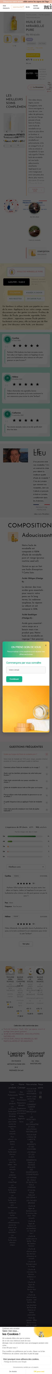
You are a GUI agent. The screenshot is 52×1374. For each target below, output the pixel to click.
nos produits (6, 7)
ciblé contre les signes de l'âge (36, 2)
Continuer (14, 679)
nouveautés (17, 7)
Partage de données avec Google (15, 1362)
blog (28, 7)
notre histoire (36, 7)
